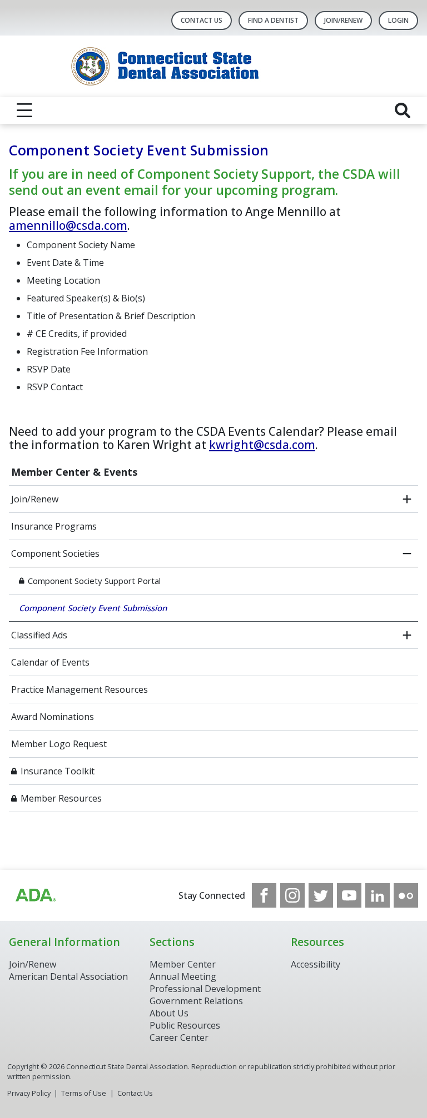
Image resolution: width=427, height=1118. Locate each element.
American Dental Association (68, 976)
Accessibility (315, 964)
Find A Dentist (273, 20)
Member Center (183, 964)
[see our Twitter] (321, 895)
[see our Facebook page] (264, 895)
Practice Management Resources (79, 689)
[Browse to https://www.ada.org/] (35, 895)
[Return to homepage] (214, 66)
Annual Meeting (183, 976)
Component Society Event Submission (93, 607)
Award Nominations (52, 717)
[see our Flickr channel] (406, 895)
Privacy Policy (29, 1093)
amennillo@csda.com (68, 225)
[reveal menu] (24, 110)
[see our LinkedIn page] (377, 895)
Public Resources (185, 1025)
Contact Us (201, 20)
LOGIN (398, 20)
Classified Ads (39, 635)
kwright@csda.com (262, 444)
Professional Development (205, 989)
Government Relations (196, 1001)
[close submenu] (407, 553)
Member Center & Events (74, 472)
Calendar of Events (50, 662)
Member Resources (61, 798)
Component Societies (55, 553)
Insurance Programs (54, 526)
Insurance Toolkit (58, 771)
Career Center (179, 1037)
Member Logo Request (59, 744)
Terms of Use (83, 1093)
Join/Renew (343, 20)
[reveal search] (402, 110)
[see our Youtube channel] (349, 895)
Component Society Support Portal (94, 580)
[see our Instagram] (292, 895)
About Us (169, 1013)
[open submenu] (407, 499)
